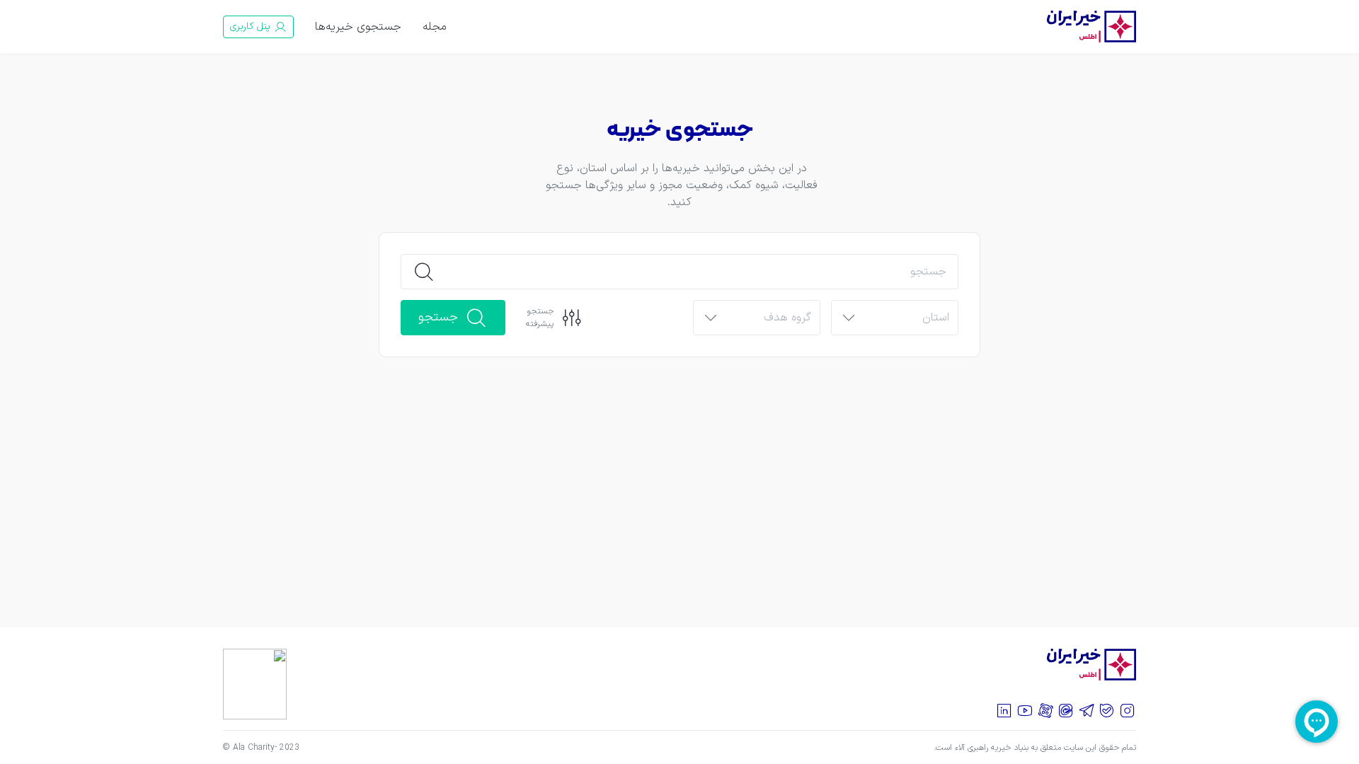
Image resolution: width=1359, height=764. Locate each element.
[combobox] (906, 318)
